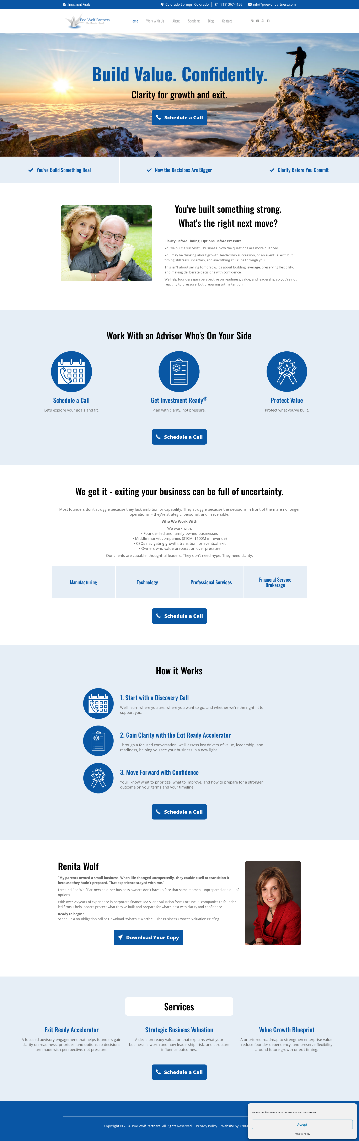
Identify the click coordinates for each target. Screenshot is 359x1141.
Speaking (194, 20)
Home (134, 20)
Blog (211, 20)
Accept (302, 1124)
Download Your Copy (152, 937)
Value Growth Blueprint (287, 1029)
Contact (227, 20)
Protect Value (287, 400)
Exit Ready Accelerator (71, 1029)
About (176, 20)
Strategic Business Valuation (179, 1029)
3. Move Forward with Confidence (159, 772)
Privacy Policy (302, 1133)
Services (179, 1006)
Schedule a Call (183, 117)
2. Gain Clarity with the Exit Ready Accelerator (175, 734)
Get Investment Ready (179, 400)
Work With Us (155, 20)
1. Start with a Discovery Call (154, 697)
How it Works (179, 671)
